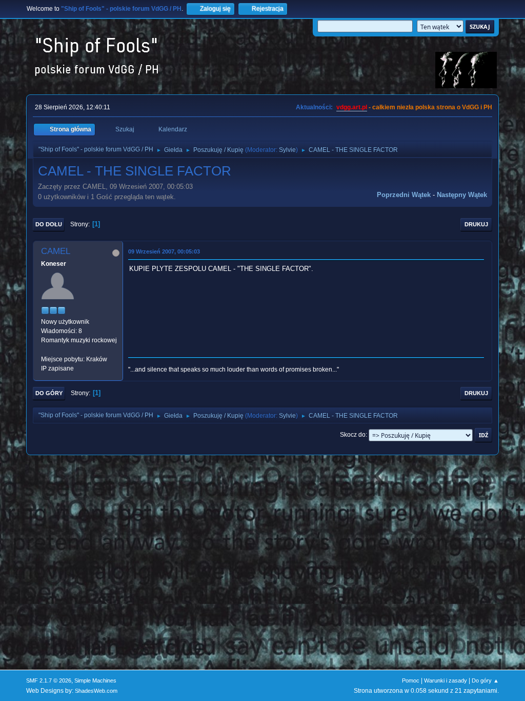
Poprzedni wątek (404, 195)
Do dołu (48, 224)
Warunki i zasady (445, 680)
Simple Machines (95, 680)
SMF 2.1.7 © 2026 (48, 680)
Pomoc (410, 680)
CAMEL (55, 251)
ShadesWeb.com (96, 691)
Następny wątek (462, 195)
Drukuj (476, 224)
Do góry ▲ (485, 680)
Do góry (49, 393)
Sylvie (287, 149)
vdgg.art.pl (351, 107)
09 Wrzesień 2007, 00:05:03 (164, 251)
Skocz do (353, 434)
